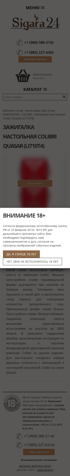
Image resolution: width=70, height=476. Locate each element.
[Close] (65, 212)
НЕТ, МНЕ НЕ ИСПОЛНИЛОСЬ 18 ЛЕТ (32, 261)
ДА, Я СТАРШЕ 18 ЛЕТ (21, 254)
